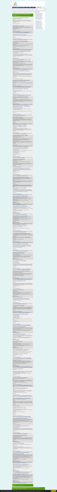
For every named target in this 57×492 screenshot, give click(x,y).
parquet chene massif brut (21, 95)
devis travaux (21, 7)
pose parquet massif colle (27, 366)
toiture (27, 7)
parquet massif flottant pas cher (19, 39)
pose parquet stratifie (18, 204)
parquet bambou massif (15, 325)
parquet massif (39, 7)
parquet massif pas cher (26, 146)
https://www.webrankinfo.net (17, 156)
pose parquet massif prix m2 (39, 15)
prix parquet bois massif (20, 452)
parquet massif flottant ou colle (27, 385)
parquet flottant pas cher (25, 39)
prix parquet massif (26, 452)
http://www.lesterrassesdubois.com (17, 85)
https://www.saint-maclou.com (17, 424)
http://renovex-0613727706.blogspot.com (18, 259)
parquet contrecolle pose (24, 185)
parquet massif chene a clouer (27, 95)
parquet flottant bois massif (39, 18)
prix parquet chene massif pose (18, 32)
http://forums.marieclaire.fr (17, 394)
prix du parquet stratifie (25, 223)
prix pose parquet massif (26, 32)
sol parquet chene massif (19, 278)
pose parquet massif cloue (23, 367)
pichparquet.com (16, 184)
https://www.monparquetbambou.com (18, 311)
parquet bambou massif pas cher (19, 49)
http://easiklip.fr (15, 249)
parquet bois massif (27, 269)
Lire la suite (14, 22)
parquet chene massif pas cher (25, 86)
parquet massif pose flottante (20, 185)
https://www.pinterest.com (16, 302)
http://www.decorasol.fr (16, 58)
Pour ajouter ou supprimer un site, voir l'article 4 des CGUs (19, 488)
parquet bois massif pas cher (19, 86)
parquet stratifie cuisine (23, 224)
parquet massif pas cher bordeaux (19, 242)
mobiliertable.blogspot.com (17, 332)
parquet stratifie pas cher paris (18, 124)
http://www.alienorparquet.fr (17, 174)
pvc (32, 7)
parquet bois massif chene (21, 269)
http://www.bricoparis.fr (16, 48)
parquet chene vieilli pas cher (18, 303)
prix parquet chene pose (38, 21)
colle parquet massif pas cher (26, 49)
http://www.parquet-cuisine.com (17, 203)
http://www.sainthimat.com (17, 432)
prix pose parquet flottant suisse (18, 214)
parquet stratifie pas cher (24, 124)
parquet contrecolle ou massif (20, 366)
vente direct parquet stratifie (18, 123)
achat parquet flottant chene (24, 214)
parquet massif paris (17, 59)
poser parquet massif (27, 185)
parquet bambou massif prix (39, 25)
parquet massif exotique (18, 115)
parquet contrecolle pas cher (25, 231)
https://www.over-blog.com (17, 405)
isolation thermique (15, 7)
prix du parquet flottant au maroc (19, 223)
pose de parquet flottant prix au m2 (39, 19)
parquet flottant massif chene (39, 22)
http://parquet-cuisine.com (17, 481)
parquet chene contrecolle (26, 472)
